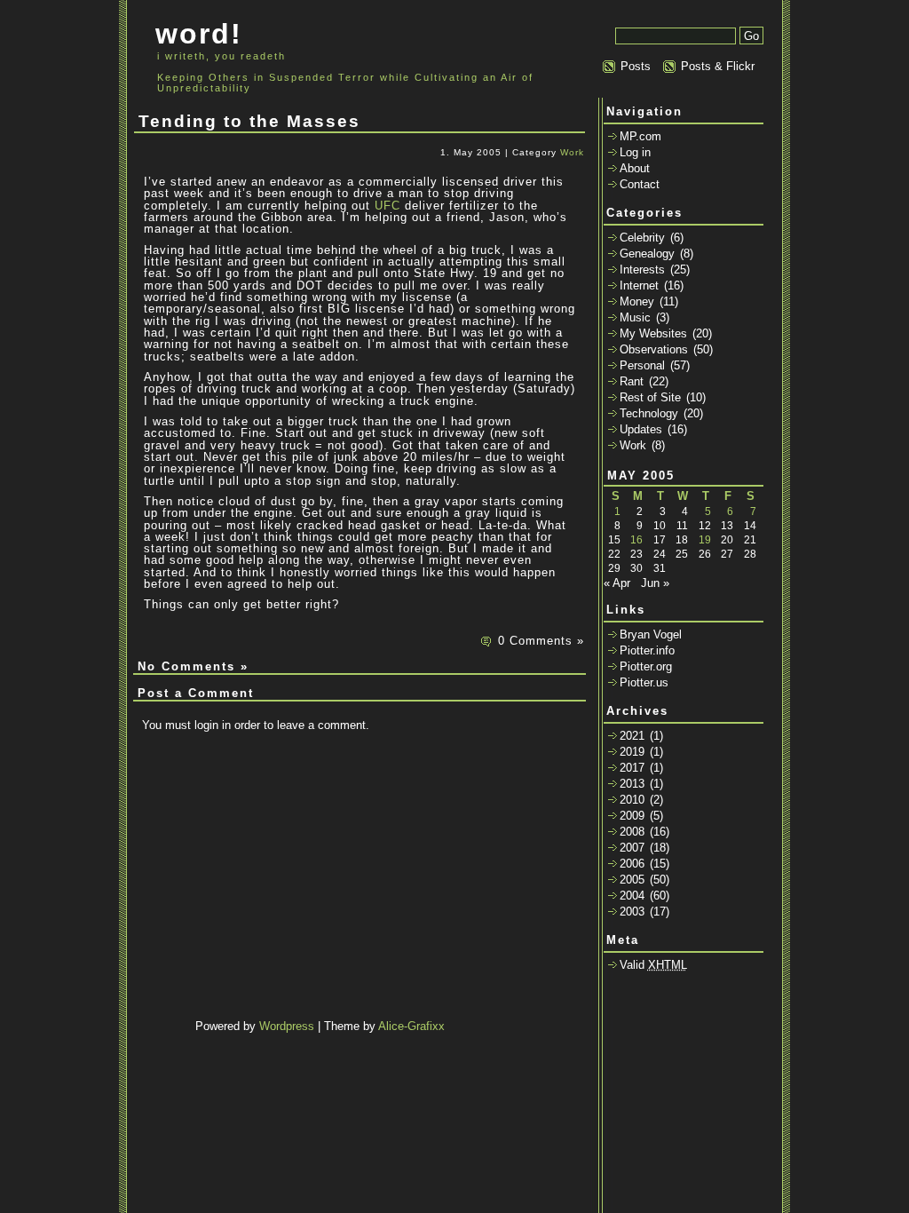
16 (636, 540)
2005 (632, 879)
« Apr (617, 583)
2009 (632, 815)
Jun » (655, 583)
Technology (649, 413)
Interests (642, 269)
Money (637, 301)
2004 (632, 895)
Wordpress (286, 1026)
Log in (635, 152)
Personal (642, 365)
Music (635, 317)
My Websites (653, 333)
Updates (641, 429)
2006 (632, 863)
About (635, 168)
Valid (653, 964)
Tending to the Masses (249, 121)
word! (198, 34)
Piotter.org (646, 666)
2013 (632, 783)
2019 (632, 751)
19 (705, 540)
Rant (632, 381)
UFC (387, 205)
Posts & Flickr (718, 66)
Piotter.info (647, 650)
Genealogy (647, 253)
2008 (632, 831)
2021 (632, 735)
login (206, 725)
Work (572, 152)
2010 (632, 799)
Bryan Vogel (651, 634)
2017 (632, 767)
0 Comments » (541, 640)
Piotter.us (644, 682)
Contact (640, 184)
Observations (654, 349)
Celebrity (642, 237)
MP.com (640, 136)
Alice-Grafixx (411, 1026)
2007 (632, 847)
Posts (635, 66)
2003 (632, 911)
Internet (639, 285)
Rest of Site (650, 397)
